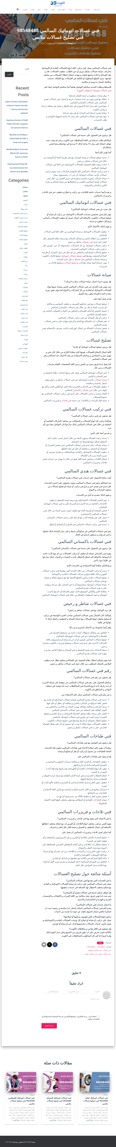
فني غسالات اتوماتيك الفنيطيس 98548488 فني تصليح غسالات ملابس (21, 1101)
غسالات (100, 943)
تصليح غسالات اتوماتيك (71, 256)
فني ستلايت (96, 9)
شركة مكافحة (23, 278)
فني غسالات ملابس (90, 954)
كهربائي (25, 344)
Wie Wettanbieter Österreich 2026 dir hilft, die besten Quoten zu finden (17, 153)
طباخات (25, 287)
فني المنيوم (24, 305)
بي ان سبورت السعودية (20, 213)
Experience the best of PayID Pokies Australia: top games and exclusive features (17, 124)
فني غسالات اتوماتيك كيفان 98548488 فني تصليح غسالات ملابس (95, 1101)
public (25, 191)
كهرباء (26, 339)
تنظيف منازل (61, 9)
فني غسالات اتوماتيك (95, 950)
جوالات (46, 9)
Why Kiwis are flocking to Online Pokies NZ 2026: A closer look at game (19, 138)
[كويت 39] (58, 4)
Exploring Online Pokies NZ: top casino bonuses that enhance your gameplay (18, 167)
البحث (27, 69)
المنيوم (25, 200)
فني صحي (24, 318)
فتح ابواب (25, 296)
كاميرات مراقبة (23, 331)
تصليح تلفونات (23, 231)
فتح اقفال (25, 300)
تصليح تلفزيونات (22, 226)
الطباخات (97, 800)
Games (25, 187)
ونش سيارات (23, 361)
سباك (70, 9)
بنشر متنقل (24, 209)
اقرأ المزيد (89, 1120)
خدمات (25, 270)
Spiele (25, 196)
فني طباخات (24, 322)
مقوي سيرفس (23, 348)
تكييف (52, 9)
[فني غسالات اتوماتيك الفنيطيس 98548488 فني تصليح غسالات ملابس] (21, 1082)
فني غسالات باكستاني (83, 390)
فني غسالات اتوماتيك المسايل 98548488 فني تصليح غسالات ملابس (58, 1101)
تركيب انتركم (23, 222)
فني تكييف (24, 309)
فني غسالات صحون (104, 954)
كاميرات (25, 9)
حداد (26, 265)
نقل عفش (24, 357)
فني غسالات (87, 242)
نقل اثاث (87, 9)
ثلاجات (32, 9)
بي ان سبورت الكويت (21, 218)
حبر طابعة (24, 261)
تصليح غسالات (70, 262)
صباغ (39, 9)
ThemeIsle (8, 1142)
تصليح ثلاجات (101, 947)
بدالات (26, 205)
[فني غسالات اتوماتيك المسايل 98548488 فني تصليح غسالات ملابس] (58, 1082)
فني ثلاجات (66, 400)
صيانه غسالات (100, 379)
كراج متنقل (78, 9)
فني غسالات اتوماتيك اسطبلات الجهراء (94, 90)
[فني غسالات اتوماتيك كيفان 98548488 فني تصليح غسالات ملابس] (95, 1082)
